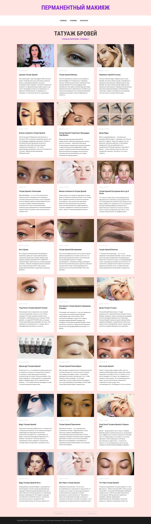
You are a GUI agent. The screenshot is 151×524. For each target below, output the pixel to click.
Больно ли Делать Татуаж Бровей (32, 133)
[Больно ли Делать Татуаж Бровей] (35, 114)
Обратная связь (68, 520)
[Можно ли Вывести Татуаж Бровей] (75, 172)
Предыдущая (59, 513)
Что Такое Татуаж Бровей (109, 483)
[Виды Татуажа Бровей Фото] (35, 463)
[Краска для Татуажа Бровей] (35, 347)
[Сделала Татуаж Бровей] (35, 55)
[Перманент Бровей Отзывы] (115, 55)
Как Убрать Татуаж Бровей (69, 483)
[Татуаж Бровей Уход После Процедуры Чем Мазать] (75, 114)
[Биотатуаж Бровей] (115, 347)
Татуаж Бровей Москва (68, 75)
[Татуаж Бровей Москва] (75, 55)
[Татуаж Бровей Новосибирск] (75, 347)
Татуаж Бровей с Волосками (30, 191)
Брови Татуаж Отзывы (108, 308)
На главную (78, 520)
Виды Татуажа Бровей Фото (30, 483)
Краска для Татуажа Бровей (29, 366)
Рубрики (73, 21)
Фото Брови (23, 249)
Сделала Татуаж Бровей (28, 75)
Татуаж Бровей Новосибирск (70, 366)
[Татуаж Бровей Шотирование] (75, 230)
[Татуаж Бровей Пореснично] (75, 405)
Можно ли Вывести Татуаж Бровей (72, 191)
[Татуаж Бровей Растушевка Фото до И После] (115, 172)
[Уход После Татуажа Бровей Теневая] (35, 289)
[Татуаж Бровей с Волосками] (35, 172)
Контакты (84, 21)
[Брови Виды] (115, 114)
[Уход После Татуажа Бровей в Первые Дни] (115, 405)
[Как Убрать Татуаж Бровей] (75, 463)
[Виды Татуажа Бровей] (35, 405)
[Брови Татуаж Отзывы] (115, 289)
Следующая (92, 513)
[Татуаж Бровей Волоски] (115, 230)
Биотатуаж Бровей (106, 366)
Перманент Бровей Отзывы (110, 75)
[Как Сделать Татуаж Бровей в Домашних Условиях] (75, 288)
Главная (63, 21)
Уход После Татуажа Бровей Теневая (33, 308)
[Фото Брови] (35, 230)
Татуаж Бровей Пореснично (70, 424)
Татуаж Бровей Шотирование (70, 249)
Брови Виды (104, 133)
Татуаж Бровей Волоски (108, 249)
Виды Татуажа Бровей (27, 424)
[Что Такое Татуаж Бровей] (115, 463)
